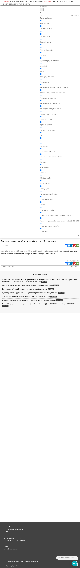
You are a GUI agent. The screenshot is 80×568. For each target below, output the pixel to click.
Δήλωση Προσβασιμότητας (15, 566)
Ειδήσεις (12, 246)
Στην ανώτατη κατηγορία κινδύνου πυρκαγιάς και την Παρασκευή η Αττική (26, 296)
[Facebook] (66, 245)
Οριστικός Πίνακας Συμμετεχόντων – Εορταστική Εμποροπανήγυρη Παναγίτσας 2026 (30, 293)
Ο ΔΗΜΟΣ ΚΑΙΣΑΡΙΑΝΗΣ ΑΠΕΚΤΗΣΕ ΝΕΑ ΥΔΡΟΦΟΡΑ (23, 1)
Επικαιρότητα (20, 246)
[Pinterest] (74, 245)
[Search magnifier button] (42, 9)
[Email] (77, 245)
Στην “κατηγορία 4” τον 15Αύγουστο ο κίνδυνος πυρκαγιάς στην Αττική (24, 289)
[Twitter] (69, 245)
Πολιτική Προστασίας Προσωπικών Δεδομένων (22, 561)
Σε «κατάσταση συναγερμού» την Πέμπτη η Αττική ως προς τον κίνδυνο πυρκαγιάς (29, 300)
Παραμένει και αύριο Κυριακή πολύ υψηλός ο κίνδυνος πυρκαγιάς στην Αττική (27, 285)
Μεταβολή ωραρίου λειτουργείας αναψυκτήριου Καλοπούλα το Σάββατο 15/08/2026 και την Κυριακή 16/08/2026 (38, 304)
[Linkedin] (71, 245)
